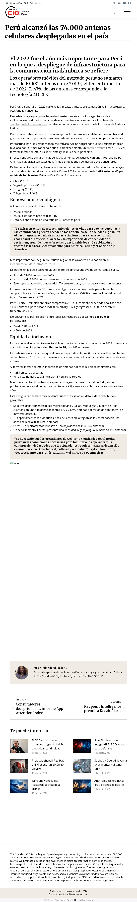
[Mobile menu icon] (127, 12)
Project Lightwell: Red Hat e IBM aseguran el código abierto (48, 764)
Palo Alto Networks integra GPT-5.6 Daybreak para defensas (110, 744)
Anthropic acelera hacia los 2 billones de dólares (109, 783)
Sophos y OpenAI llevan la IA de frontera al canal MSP (110, 764)
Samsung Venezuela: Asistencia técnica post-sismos (46, 785)
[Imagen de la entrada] (19, 746)
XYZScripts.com (86, 900)
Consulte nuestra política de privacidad (68, 894)
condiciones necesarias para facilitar (58, 442)
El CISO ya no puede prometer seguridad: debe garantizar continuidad (48, 744)
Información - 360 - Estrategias (25, 3)
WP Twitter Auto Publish (55, 900)
